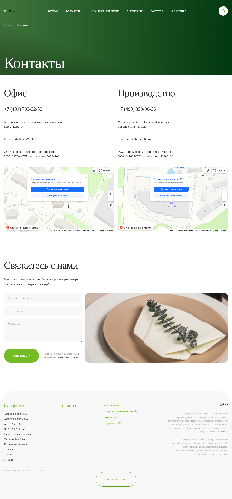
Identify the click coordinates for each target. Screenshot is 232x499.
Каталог (53, 10)
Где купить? (178, 10)
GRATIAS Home (13, 424)
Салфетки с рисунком (15, 413)
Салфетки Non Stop (14, 439)
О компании (135, 10)
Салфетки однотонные (16, 418)
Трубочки (9, 459)
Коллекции (73, 10)
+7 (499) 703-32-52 (23, 109)
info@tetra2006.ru (25, 139)
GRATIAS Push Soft (14, 429)
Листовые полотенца (15, 444)
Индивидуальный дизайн (103, 10)
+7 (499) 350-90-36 (137, 109)
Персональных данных (67, 357)
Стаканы (8, 454)
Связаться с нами (116, 479)
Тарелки (8, 449)
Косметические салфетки (17, 434)
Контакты (156, 10)
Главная (8, 25)
